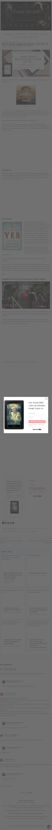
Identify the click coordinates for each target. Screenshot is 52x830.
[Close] (46, 398)
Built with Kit (37, 429)
